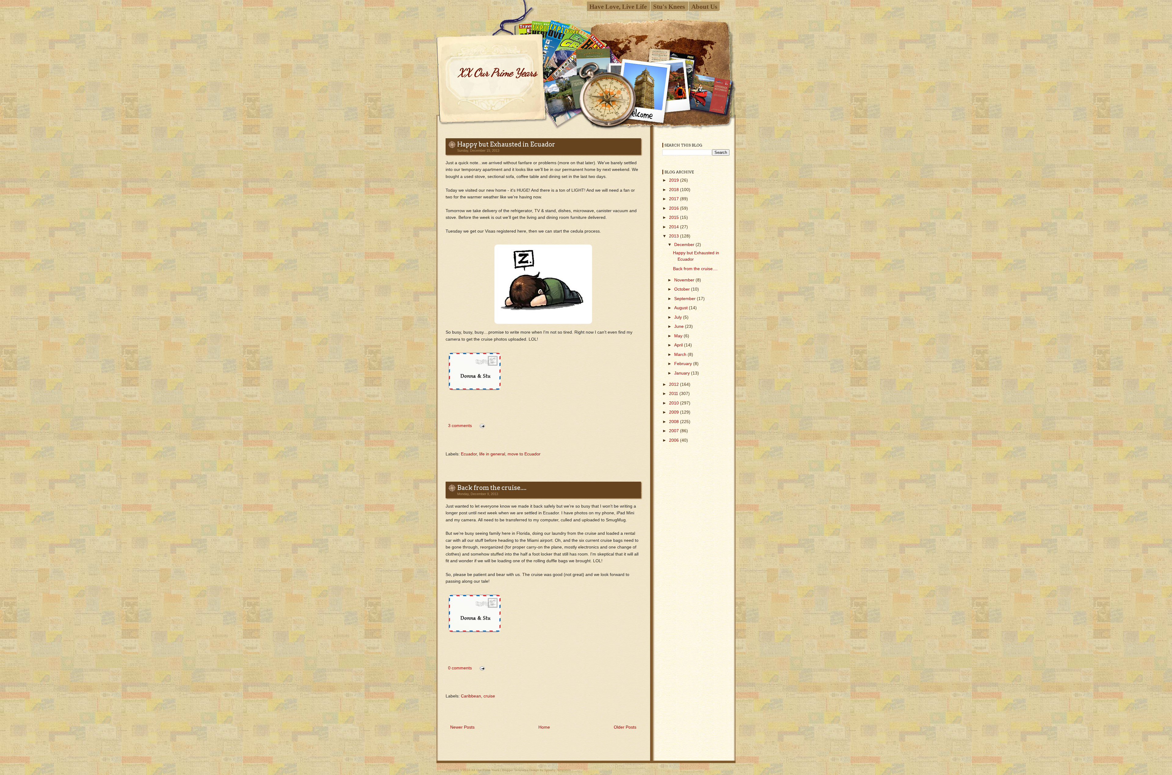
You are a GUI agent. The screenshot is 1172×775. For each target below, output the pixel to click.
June (679, 326)
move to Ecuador (524, 453)
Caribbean (471, 696)
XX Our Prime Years (497, 72)
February (683, 363)
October (682, 289)
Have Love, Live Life (618, 6)
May (679, 335)
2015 (674, 217)
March (681, 354)
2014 (674, 226)
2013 (674, 236)
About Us (704, 6)
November (685, 279)
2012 (674, 384)
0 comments (460, 667)
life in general (492, 453)
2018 (674, 189)
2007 (674, 430)
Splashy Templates (557, 770)
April (679, 344)
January (682, 373)
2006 (674, 440)
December (685, 244)
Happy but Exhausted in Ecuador (506, 144)
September (685, 298)
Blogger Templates (515, 770)
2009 (674, 412)
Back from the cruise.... (491, 487)
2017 (674, 198)
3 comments (460, 425)
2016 (674, 208)
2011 (674, 393)
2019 (674, 180)
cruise (489, 696)
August (681, 307)
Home (544, 727)
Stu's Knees (669, 6)
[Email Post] (481, 425)
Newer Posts (462, 727)
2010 (674, 402)
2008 (674, 421)
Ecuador (469, 453)
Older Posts (625, 727)
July (678, 317)
